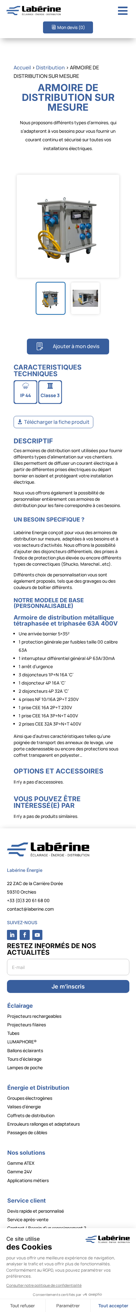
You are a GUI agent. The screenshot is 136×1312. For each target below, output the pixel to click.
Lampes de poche (25, 1067)
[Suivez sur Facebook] (25, 935)
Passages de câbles (27, 1132)
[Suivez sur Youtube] (37, 935)
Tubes (13, 1033)
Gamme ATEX (20, 1163)
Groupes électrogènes (29, 1098)
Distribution (50, 67)
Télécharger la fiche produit (57, 421)
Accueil (22, 67)
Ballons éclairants (25, 1050)
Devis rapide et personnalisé (35, 1211)
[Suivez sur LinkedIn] (12, 935)
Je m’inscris (68, 986)
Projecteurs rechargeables (34, 1016)
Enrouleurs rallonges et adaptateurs (43, 1124)
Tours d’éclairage (24, 1059)
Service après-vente (27, 1219)
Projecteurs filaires (26, 1025)
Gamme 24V (19, 1172)
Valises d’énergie (24, 1107)
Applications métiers (28, 1180)
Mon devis (71, 27)
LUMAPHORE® (22, 1042)
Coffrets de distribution (30, 1115)
